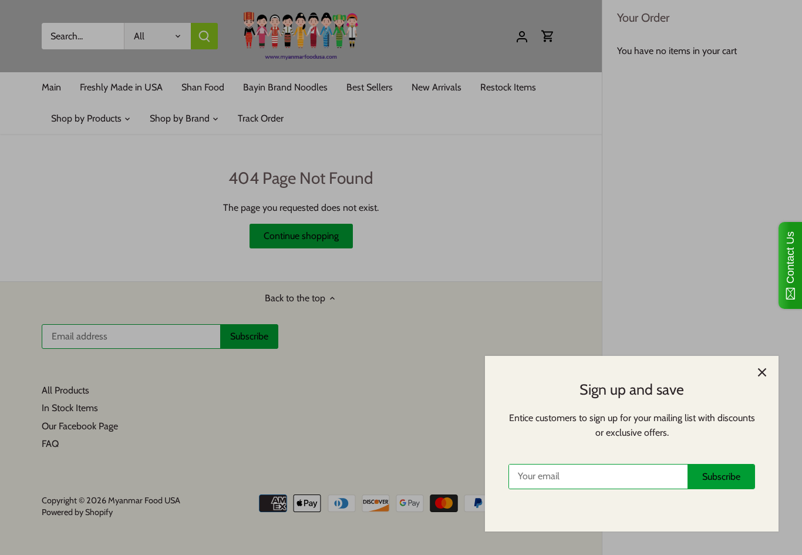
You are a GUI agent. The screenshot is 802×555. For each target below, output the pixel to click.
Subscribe (721, 476)
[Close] (762, 372)
